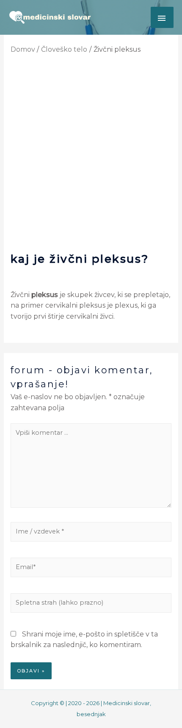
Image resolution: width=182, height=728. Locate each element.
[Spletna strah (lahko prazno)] (91, 604)
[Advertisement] (91, 155)
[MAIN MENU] (162, 17)
